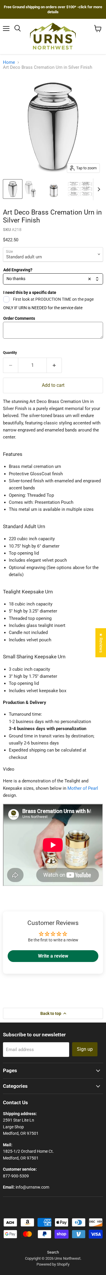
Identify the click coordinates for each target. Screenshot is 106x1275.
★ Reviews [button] (101, 642)
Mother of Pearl (82, 788)
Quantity (10, 352)
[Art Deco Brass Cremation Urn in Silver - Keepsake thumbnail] (33, 189)
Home (9, 62)
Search (53, 1252)
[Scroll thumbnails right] (97, 189)
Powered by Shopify (53, 1264)
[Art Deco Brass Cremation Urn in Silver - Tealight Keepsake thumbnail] (53, 189)
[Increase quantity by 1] (54, 365)
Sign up (85, 1049)
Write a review (53, 956)
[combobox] (53, 279)
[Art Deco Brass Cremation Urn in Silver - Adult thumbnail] (12, 189)
